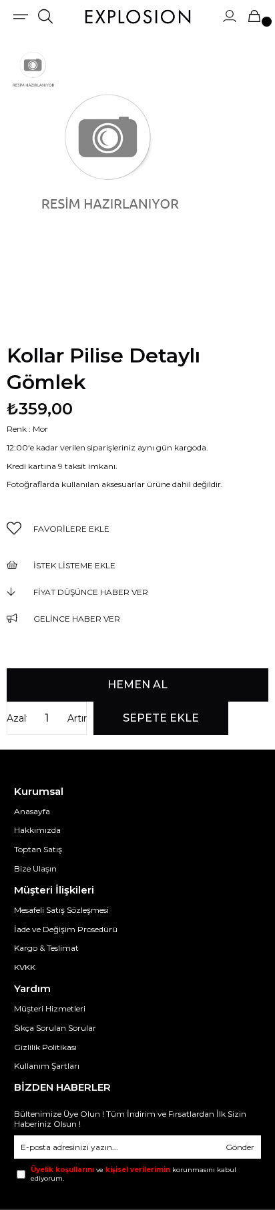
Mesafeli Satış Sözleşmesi (61, 910)
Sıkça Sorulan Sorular (55, 1028)
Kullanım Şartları (46, 1066)
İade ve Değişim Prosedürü (65, 929)
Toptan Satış (38, 849)
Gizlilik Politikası (45, 1047)
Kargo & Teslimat (46, 948)
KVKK (24, 967)
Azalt (17, 718)
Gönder (240, 1147)
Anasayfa (32, 811)
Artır (77, 718)
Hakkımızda (37, 830)
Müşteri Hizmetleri (49, 1008)
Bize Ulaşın (35, 869)
